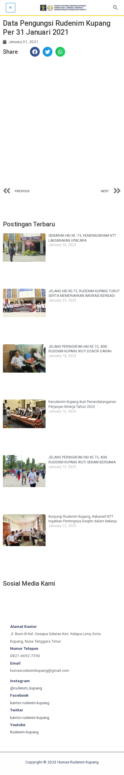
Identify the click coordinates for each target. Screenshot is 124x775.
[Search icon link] (115, 7)
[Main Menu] (10, 7)
